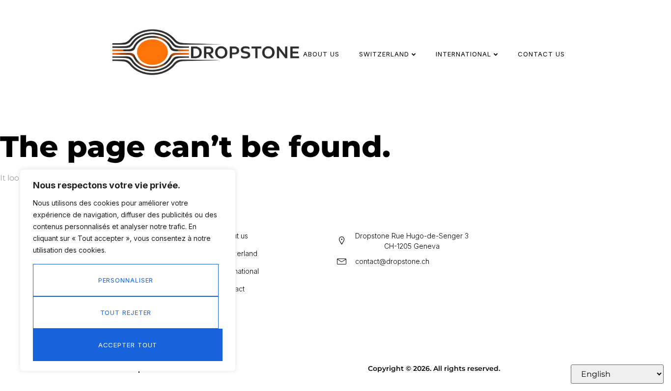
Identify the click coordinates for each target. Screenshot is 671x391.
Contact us (541, 54)
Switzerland (384, 54)
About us (321, 54)
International (463, 54)
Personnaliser (126, 280)
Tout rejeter (126, 312)
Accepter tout (128, 345)
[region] (128, 270)
